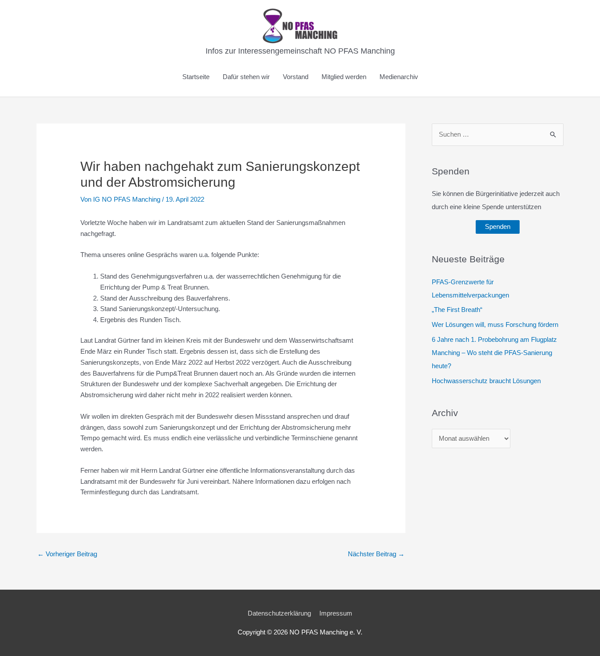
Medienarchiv (399, 76)
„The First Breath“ (457, 309)
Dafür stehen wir (246, 76)
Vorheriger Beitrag (67, 554)
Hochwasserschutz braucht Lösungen (486, 380)
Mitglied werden (344, 76)
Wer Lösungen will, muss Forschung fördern (495, 324)
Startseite (196, 76)
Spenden (497, 226)
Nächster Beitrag (376, 554)
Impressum (335, 613)
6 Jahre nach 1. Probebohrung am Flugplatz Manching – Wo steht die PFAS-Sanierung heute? (494, 353)
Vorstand (295, 76)
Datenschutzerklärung (279, 613)
